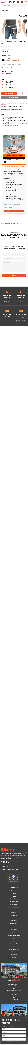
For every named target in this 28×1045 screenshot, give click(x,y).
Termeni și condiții (14, 904)
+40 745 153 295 (7, 866)
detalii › (24, 60)
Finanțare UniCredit (14, 923)
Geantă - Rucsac (5, 10)
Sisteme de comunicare (14, 935)
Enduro (14, 952)
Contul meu (14, 890)
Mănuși (14, 941)
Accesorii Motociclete (13, 9)
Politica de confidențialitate (14, 907)
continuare (13, 1039)
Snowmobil (14, 954)
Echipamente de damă (14, 949)
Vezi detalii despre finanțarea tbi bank (14, 210)
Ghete (14, 946)
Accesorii (14, 957)
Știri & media (14, 920)
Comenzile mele (14, 899)
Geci (14, 938)
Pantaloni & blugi (14, 943)
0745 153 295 (14, 994)
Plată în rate (14, 912)
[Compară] (24, 93)
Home (2, 9)
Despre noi (14, 915)
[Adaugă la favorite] (19, 93)
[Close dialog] (26, 1017)
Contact (14, 918)
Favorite (14, 896)
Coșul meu (14, 893)
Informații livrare (14, 909)
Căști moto (14, 933)
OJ (6, 9)
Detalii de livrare (8, 93)
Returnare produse (14, 901)
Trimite (14, 275)
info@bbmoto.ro (14, 999)
